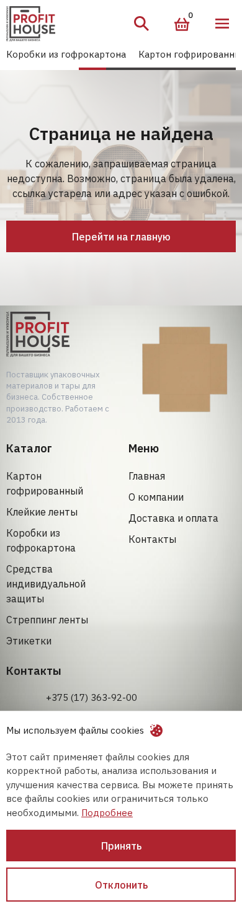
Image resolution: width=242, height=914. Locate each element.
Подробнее (107, 813)
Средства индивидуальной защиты (46, 584)
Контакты (152, 539)
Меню (222, 23)
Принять (121, 846)
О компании (156, 497)
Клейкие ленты (42, 512)
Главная (146, 476)
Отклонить (121, 885)
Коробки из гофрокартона (66, 54)
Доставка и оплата (173, 518)
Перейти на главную (121, 237)
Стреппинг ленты (47, 619)
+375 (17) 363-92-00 (91, 697)
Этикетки (29, 641)
